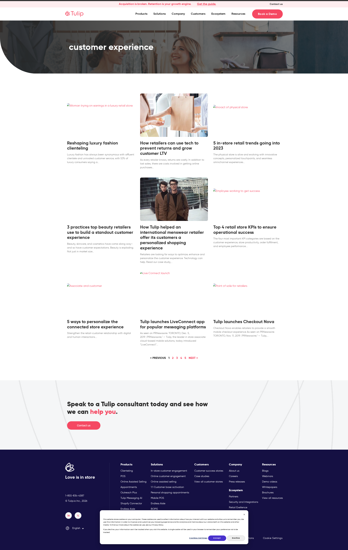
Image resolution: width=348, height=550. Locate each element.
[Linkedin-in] (68, 515)
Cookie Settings (273, 538)
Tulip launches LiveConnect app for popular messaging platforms (173, 324)
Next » (193, 358)
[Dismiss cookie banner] (244, 515)
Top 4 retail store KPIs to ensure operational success (244, 229)
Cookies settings (198, 538)
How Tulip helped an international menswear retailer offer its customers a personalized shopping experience (172, 237)
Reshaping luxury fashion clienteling (92, 145)
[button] (141, 13)
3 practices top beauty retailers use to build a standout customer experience (100, 232)
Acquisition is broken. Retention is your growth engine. (155, 4)
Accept (217, 538)
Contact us (276, 4)
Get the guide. (206, 4)
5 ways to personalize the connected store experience (95, 324)
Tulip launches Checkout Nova (243, 321)
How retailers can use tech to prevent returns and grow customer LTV (169, 148)
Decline (236, 538)
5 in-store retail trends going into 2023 (246, 145)
